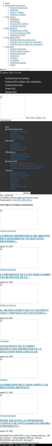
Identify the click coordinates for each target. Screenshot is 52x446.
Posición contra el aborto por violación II (26, 44)
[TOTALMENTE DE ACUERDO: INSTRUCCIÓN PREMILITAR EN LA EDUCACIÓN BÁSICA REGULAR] (19, 339)
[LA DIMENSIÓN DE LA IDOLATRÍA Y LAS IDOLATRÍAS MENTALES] (19, 377)
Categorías (9, 47)
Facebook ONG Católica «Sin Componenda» (23, 81)
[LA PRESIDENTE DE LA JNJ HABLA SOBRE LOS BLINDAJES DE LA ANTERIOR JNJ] (19, 267)
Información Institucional (15, 5)
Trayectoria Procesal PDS (20, 33)
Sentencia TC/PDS (17, 35)
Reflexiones (15, 19)
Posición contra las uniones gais (22, 40)
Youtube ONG (11, 92)
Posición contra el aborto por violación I (26, 42)
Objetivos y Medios (18, 14)
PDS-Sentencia (11, 28)
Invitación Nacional (18, 26)
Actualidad (14, 60)
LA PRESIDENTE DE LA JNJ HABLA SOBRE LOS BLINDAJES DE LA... (25, 276)
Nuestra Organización (19, 8)
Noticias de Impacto (18, 63)
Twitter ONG (10, 88)
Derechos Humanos (18, 53)
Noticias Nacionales (18, 49)
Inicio (7, 3)
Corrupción (14, 56)
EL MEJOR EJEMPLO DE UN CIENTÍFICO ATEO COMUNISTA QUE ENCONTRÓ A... (24, 311)
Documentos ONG (12, 37)
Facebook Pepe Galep (14, 85)
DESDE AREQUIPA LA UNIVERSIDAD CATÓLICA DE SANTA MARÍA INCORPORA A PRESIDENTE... (25, 423)
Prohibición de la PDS (19, 31)
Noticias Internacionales (19, 51)
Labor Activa (10, 17)
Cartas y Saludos (16, 12)
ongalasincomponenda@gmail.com (25, 442)
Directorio (14, 10)
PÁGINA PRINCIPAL (23, 200)
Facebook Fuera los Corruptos (17, 78)
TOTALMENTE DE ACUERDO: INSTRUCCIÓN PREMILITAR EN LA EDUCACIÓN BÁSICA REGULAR (21, 349)
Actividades (15, 21)
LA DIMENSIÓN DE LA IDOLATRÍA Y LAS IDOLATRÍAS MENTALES (24, 386)
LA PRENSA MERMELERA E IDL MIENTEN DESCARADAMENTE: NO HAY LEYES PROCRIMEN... (25, 238)
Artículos (13, 58)
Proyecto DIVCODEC (19, 24)
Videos (13, 65)
